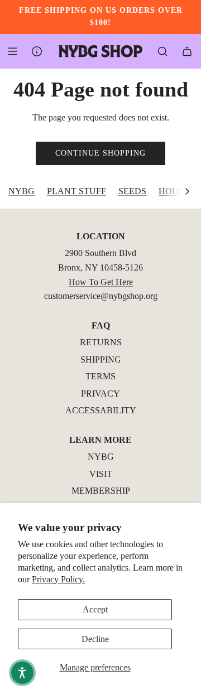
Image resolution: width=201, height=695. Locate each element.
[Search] (162, 51)
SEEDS (132, 191)
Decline (95, 639)
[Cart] (187, 51)
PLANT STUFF (76, 191)
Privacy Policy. (58, 579)
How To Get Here (101, 282)
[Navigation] (12, 51)
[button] (187, 191)
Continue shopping (100, 153)
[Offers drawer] (37, 51)
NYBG (21, 191)
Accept (95, 609)
